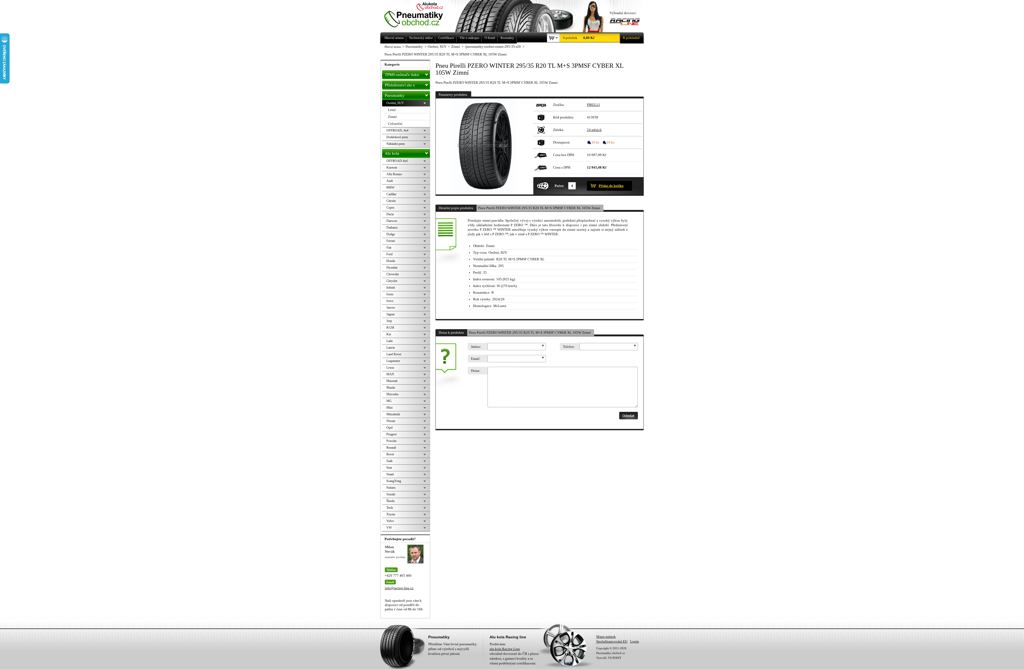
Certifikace (446, 38)
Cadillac (391, 194)
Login (634, 641)
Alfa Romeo (394, 174)
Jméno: (476, 347)
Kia (388, 334)
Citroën (391, 201)
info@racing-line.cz (399, 588)
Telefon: (569, 347)
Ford (389, 254)
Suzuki (390, 494)
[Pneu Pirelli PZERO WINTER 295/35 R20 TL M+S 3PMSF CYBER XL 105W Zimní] (484, 146)
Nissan (390, 421)
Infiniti (390, 287)
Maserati (391, 381)
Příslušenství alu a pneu (400, 86)
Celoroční (395, 124)
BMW (390, 187)
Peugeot (391, 434)
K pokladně (631, 38)
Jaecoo (390, 307)
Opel (389, 427)
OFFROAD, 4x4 (397, 130)
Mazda (390, 387)
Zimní (392, 117)
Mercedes (392, 394)
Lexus (390, 367)
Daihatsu (392, 227)
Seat (389, 467)
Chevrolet (392, 274)
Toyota (390, 514)
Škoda (390, 501)
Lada (389, 341)
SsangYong (393, 481)
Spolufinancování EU (611, 641)
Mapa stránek (606, 637)
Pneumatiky (395, 95)
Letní (392, 110)
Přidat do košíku (611, 186)
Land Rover (393, 354)
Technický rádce (421, 38)
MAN (390, 374)
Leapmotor (393, 361)
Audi (389, 181)
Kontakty (507, 38)
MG (389, 401)
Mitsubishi (393, 414)
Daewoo (391, 221)
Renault (391, 447)
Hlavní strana (393, 46)
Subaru (390, 487)
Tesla (389, 507)
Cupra (390, 207)
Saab (389, 461)
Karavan (391, 167)
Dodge (390, 234)
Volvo (390, 521)
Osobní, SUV (395, 103)
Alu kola (392, 153)
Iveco (389, 301)
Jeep (389, 321)
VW (389, 527)
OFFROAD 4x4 (396, 161)
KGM (390, 327)
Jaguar (390, 314)
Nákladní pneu (395, 144)
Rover (390, 454)
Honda (390, 261)
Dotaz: (476, 371)
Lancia (390, 347)
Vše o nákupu (469, 38)
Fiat (388, 247)
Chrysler (391, 281)
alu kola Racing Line (505, 649)
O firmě (490, 38)
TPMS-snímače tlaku (402, 75)
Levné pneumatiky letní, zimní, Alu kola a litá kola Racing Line (421, 15)
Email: (476, 359)
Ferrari (390, 241)
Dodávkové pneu (397, 137)
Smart (390, 474)
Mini (389, 407)
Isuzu (389, 294)
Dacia (390, 214)
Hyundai (391, 267)
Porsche (391, 441)
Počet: (559, 186)
